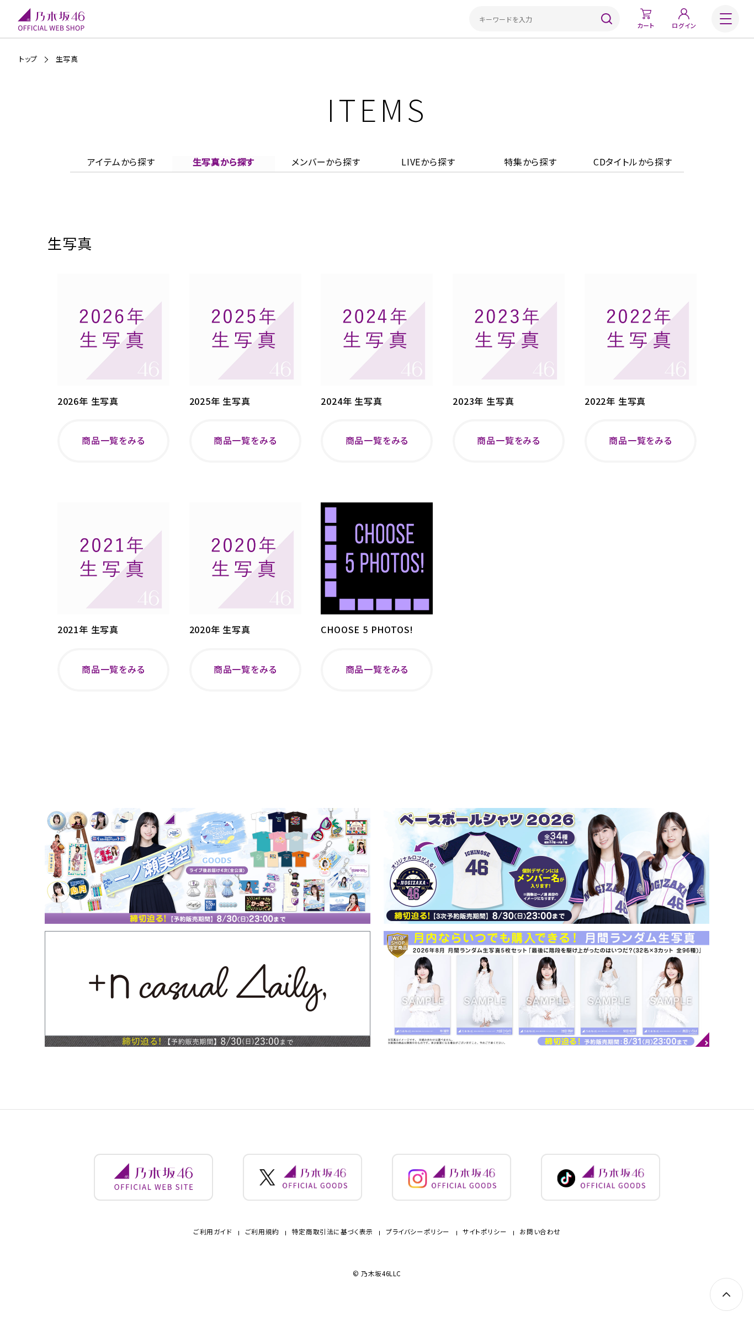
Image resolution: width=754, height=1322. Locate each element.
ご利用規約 (262, 1232)
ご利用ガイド (212, 1232)
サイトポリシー (485, 1232)
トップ (28, 58)
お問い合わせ (539, 1232)
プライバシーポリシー (418, 1232)
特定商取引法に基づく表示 (332, 1232)
